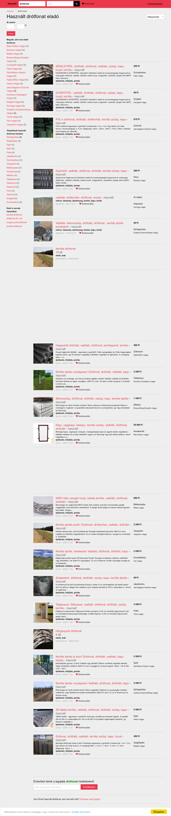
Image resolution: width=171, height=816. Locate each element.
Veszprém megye (15, 124)
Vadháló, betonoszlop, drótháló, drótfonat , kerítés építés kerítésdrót (89, 224)
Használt (12, 3)
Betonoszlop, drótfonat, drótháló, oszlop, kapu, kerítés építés (92, 398)
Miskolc (137, 404)
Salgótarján (139, 742)
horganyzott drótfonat (17, 222)
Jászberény (139, 584)
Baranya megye (14, 49)
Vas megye (12, 120)
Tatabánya (138, 378)
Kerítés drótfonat (66, 248)
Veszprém (138, 530)
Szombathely (140, 557)
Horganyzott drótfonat (69, 631)
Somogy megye (14, 105)
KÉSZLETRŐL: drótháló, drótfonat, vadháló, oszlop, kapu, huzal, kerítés (90, 68)
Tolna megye (13, 116)
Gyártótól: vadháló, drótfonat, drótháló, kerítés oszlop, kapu (91, 171)
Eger (136, 715)
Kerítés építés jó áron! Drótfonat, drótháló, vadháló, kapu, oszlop (90, 658)
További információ (80, 811)
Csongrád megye (15, 64)
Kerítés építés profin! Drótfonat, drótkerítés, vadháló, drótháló (92, 524)
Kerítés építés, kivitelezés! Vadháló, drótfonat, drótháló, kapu (92, 551)
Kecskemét (139, 431)
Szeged (137, 98)
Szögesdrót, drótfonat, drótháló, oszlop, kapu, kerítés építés (91, 578)
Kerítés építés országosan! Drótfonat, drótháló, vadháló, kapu (92, 372)
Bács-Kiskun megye (16, 46)
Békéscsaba (139, 504)
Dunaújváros (140, 72)
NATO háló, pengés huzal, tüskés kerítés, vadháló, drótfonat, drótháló (92, 500)
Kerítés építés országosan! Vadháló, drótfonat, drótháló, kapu (92, 683)
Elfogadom (159, 811)
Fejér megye (13, 68)
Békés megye (13, 53)
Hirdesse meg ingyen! (90, 799)
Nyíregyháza (140, 229)
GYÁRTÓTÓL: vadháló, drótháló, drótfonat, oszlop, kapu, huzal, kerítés (89, 94)
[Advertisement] (55, 39)
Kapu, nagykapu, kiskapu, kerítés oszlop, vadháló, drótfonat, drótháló (92, 426)
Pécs (136, 177)
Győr (136, 662)
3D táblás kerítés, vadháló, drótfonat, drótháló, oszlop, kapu (91, 710)
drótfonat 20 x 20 (14, 218)
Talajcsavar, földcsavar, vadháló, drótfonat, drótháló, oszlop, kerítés (91, 606)
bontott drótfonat (14, 214)
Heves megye (13, 83)
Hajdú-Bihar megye (16, 79)
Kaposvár (138, 203)
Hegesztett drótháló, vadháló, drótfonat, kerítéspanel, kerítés (92, 345)
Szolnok (137, 125)
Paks (136, 610)
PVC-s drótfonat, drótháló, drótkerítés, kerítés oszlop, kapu (91, 119)
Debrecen (138, 351)
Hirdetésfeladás (154, 3)
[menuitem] (155, 16)
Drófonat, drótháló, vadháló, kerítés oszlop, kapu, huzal (88, 736)
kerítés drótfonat (14, 226)
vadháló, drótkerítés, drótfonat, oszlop (78, 197)
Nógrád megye (14, 101)
